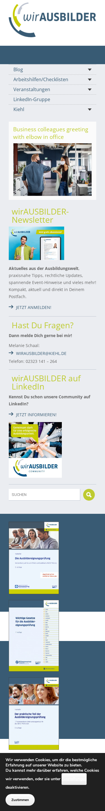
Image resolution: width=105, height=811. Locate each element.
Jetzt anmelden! (33, 307)
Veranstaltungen (31, 89)
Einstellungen (74, 779)
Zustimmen (20, 800)
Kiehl (18, 109)
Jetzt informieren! (36, 414)
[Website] (52, 19)
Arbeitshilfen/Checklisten (40, 79)
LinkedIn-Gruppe (31, 99)
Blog (18, 69)
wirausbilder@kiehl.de (41, 353)
